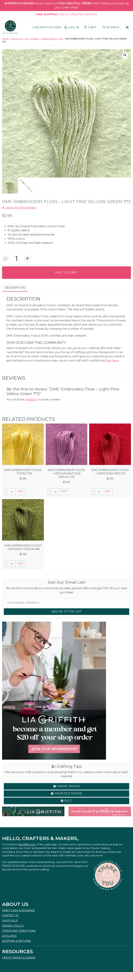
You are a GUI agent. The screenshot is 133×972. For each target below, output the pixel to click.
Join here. (112, 360)
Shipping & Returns (16, 940)
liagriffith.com (27, 844)
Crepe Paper (68, 786)
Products (17, 38)
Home (5, 38)
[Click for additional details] (23, 444)
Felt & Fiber (32, 38)
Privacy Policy (13, 925)
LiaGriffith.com (46, 27)
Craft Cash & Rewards (18, 910)
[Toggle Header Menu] (127, 27)
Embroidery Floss (52, 38)
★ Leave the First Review (19, 207)
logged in (31, 399)
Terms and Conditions (19, 930)
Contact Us (10, 915)
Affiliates (9, 935)
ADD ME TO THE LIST (66, 611)
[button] (72, 27)
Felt (67, 800)
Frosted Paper (68, 793)
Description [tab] (15, 287)
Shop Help (10, 920)
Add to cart (66, 272)
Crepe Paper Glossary (19, 957)
